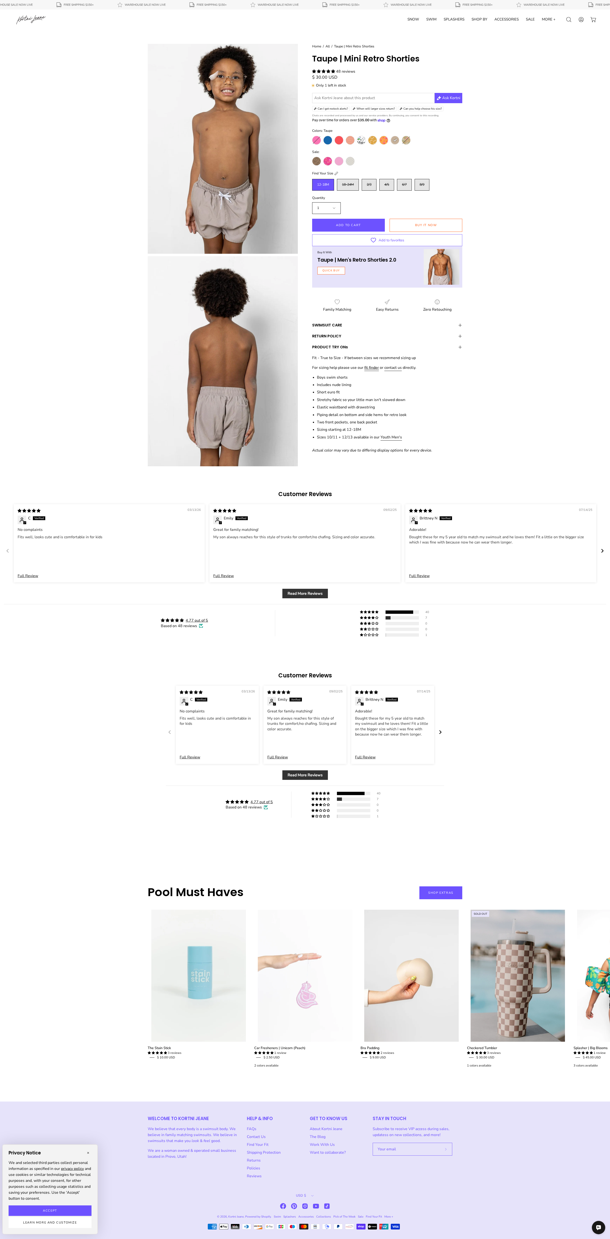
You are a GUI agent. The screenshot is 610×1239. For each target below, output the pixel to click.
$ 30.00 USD (485, 1057)
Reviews (254, 1176)
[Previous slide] (7, 550)
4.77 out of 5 (197, 620)
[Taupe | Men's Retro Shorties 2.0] (441, 267)
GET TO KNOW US (328, 1118)
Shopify (266, 1217)
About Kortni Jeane (326, 1129)
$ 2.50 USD (272, 1057)
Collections (323, 1217)
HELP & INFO (260, 1118)
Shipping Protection (264, 1152)
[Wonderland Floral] (406, 140)
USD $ (301, 1195)
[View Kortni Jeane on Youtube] (316, 1206)
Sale (360, 1217)
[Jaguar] (316, 161)
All (327, 46)
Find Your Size (322, 173)
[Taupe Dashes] (350, 161)
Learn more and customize (50, 1222)
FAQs (251, 1129)
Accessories (306, 1217)
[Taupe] (395, 140)
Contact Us (256, 1136)
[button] (324, 71)
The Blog (317, 1136)
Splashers (289, 1217)
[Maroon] (361, 140)
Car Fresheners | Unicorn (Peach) (279, 1048)
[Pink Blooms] (327, 161)
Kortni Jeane (236, 1217)
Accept (50, 1211)
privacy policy (72, 1168)
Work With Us (322, 1144)
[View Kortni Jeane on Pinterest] (294, 1206)
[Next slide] (602, 550)
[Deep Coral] (339, 140)
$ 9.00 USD (378, 1057)
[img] (29, 510)
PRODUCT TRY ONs (330, 347)
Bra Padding (370, 1048)
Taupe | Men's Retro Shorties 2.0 (356, 259)
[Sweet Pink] (339, 161)
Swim (277, 1217)
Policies (253, 1168)
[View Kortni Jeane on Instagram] (305, 1206)
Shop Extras (440, 893)
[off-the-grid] (372, 140)
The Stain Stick (159, 1048)
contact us (393, 367)
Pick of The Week (344, 1217)
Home (316, 46)
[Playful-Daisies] (383, 140)
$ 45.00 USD (592, 1057)
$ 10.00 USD (166, 1057)
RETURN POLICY (326, 336)
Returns (254, 1160)
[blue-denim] (327, 140)
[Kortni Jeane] (31, 19)
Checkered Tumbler (482, 1048)
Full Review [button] (28, 576)
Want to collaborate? (328, 1152)
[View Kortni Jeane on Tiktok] (326, 1206)
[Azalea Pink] (316, 140)
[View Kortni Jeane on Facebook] (283, 1206)
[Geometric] (350, 140)
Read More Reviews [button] (305, 593)
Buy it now (426, 225)
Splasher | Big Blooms (591, 1048)
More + (388, 1217)
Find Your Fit (258, 1144)
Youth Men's (391, 437)
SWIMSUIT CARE (327, 325)
